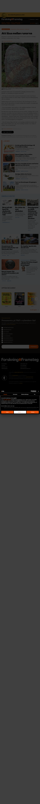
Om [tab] (34, 394)
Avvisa (7, 412)
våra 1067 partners (7, 399)
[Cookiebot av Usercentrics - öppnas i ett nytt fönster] (31, 391)
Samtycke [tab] (5, 394)
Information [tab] (15, 394)
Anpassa (19, 412)
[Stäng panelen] (38, 391)
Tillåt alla (32, 412)
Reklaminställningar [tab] (25, 394)
